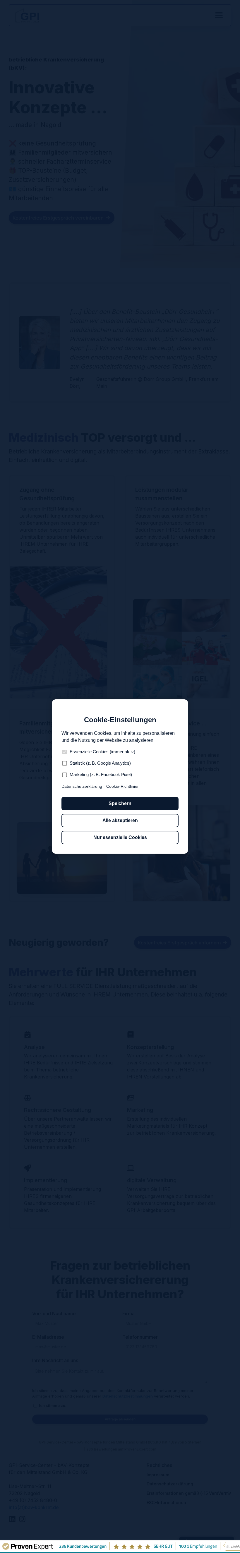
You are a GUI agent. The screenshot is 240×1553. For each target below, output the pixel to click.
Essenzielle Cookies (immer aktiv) (102, 751)
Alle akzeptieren (120, 820)
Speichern (120, 803)
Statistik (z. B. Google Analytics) (100, 763)
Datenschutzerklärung (81, 786)
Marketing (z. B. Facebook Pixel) (101, 774)
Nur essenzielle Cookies (120, 837)
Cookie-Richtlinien (123, 786)
